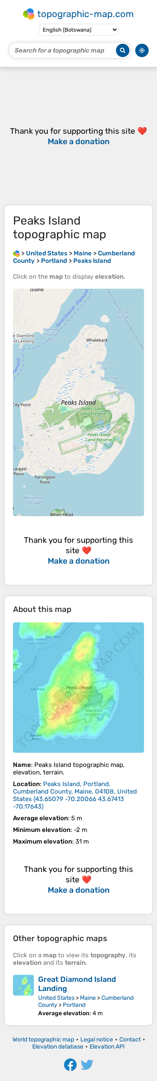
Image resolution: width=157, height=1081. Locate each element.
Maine (88, 997)
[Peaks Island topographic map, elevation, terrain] (78, 687)
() (75, 795)
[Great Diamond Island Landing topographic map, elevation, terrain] (23, 996)
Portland (74, 1005)
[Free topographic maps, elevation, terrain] (16, 253)
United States (56, 997)
